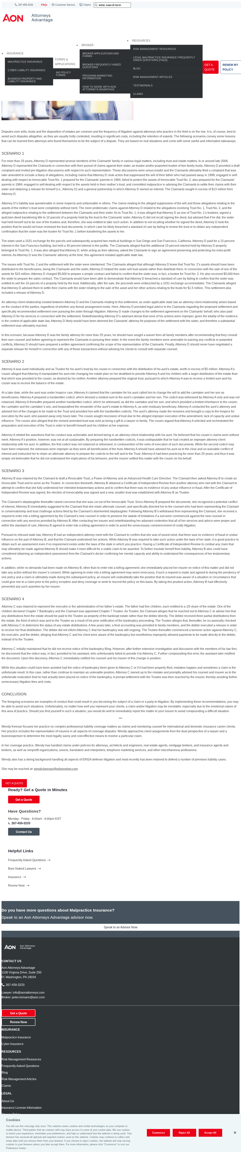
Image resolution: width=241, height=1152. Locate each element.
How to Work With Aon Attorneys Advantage (99, 88)
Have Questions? (24, 811)
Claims (87, 4)
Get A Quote (209, 67)
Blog (136, 68)
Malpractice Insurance (25, 61)
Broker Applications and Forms (100, 55)
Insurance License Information (22, 1107)
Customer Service (65, 4)
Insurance (15, 53)
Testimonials (143, 85)
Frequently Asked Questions (27, 860)
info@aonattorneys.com (28, 992)
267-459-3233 (25, 4)
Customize (158, 1132)
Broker (88, 45)
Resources (141, 40)
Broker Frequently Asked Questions (101, 66)
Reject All (184, 1132)
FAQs (44, 4)
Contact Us (24, 832)
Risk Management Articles (152, 76)
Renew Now (16, 885)
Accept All (210, 1132)
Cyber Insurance (13, 1044)
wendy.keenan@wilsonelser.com (56, 768)
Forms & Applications (65, 62)
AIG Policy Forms (63, 74)
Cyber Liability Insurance (26, 70)
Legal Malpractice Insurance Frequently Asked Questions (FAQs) (164, 59)
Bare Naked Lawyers (22, 868)
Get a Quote (14, 783)
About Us (8, 1101)
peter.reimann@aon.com (28, 997)
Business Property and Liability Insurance (25, 80)
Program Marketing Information (97, 77)
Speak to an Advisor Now (120, 927)
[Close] (235, 1132)
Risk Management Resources (154, 48)
